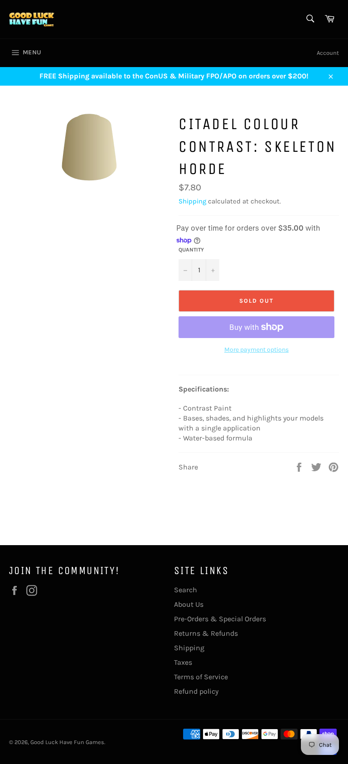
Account (328, 52)
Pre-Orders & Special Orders (220, 618)
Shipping (192, 201)
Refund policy (196, 691)
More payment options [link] (256, 349)
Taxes (183, 662)
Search (185, 589)
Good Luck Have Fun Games (67, 742)
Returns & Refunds (206, 633)
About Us (188, 604)
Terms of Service (201, 676)
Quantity (191, 250)
